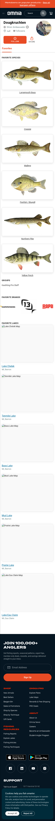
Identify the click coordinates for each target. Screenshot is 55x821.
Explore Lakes (9, 738)
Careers (32, 726)
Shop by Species (10, 710)
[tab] (7, 48)
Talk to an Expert (10, 787)
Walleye (27, 165)
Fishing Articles (10, 742)
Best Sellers (8, 697)
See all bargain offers (35, 3)
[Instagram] (44, 768)
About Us (33, 718)
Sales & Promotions (12, 706)
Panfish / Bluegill (27, 202)
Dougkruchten (15, 23)
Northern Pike (27, 239)
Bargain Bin (8, 702)
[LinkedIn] (21, 768)
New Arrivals (9, 693)
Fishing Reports (10, 734)
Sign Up (27, 677)
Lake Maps (33, 697)
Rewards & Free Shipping (39, 702)
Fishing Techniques (12, 747)
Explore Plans (34, 693)
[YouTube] (33, 768)
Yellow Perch (27, 275)
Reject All (27, 813)
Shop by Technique (11, 715)
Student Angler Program (39, 735)
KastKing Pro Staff (10, 285)
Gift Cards (8, 719)
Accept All (12, 813)
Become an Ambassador (39, 731)
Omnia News (34, 722)
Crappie (27, 129)
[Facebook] (10, 768)
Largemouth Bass (27, 92)
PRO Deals (33, 706)
